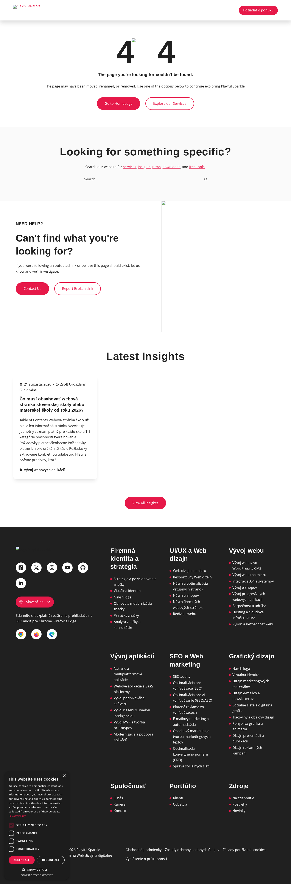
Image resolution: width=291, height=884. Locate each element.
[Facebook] (21, 567)
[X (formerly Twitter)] (36, 567)
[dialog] (36, 825)
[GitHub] (83, 567)
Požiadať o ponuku (258, 10)
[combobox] (141, 179)
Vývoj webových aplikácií (44, 469)
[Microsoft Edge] (52, 634)
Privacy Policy (17, 816)
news (156, 166)
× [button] (64, 776)
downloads (171, 166)
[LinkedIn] (21, 583)
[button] (37, 869)
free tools (197, 166)
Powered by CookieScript (37, 875)
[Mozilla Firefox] (36, 634)
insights (144, 166)
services (129, 166)
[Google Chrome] (21, 634)
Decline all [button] (50, 860)
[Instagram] (52, 567)
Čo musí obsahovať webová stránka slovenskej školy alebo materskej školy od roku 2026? (52, 404)
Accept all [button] (22, 860)
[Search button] (206, 179)
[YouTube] (67, 567)
